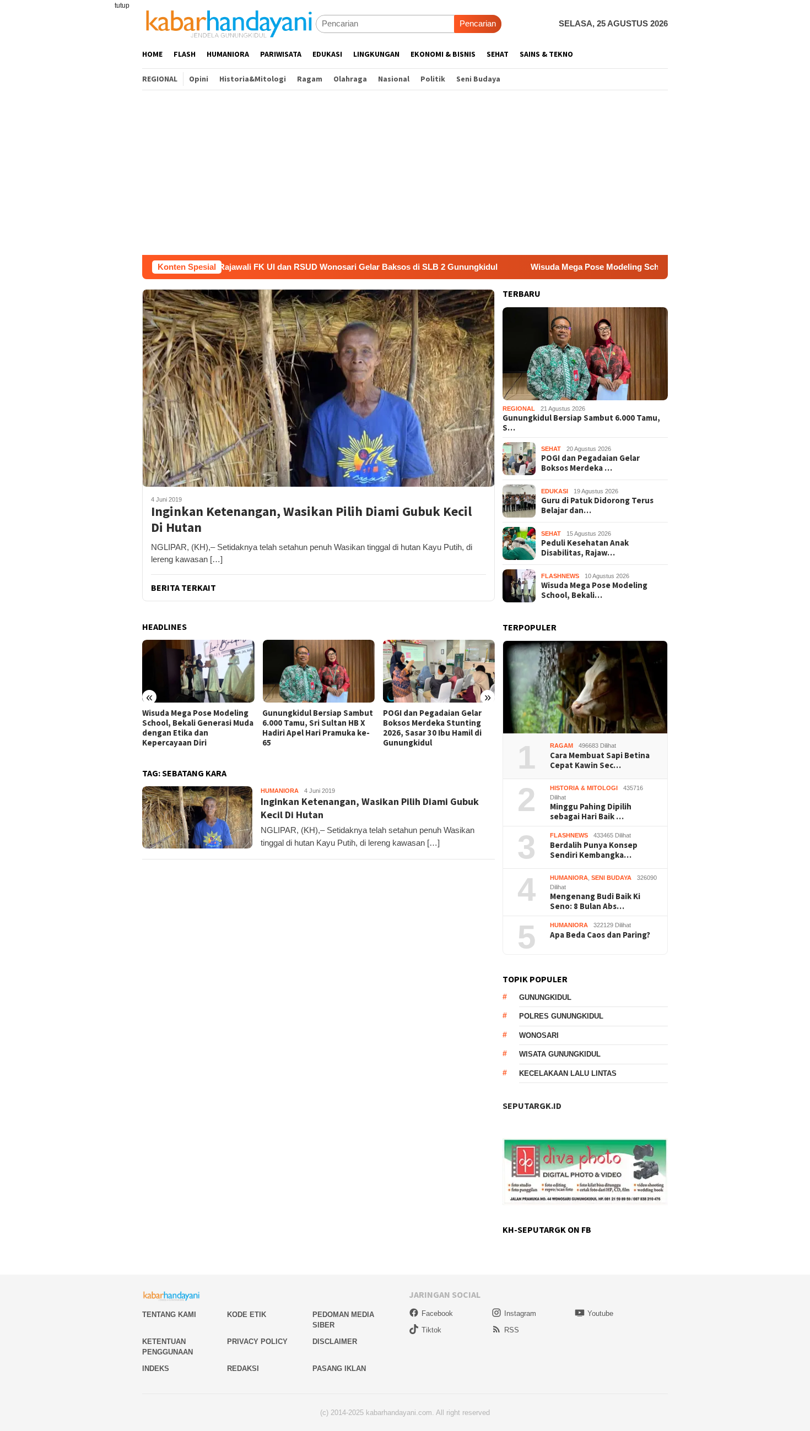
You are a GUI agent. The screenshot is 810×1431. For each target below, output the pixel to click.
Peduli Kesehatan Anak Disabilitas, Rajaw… (585, 548)
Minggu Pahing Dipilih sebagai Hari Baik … (590, 811)
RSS (511, 1330)
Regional (519, 408)
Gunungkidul (545, 997)
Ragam (561, 745)
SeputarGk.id (532, 1105)
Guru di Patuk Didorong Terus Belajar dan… (597, 505)
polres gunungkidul (561, 1016)
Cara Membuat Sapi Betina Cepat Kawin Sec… (600, 760)
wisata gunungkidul (560, 1054)
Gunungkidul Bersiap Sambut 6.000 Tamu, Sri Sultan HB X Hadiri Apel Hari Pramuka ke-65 (317, 728)
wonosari (539, 1035)
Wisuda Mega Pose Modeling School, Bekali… (594, 590)
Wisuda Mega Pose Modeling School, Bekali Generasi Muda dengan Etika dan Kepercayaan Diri (197, 728)
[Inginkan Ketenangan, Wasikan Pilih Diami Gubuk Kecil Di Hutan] (318, 387)
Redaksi (243, 1368)
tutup (122, 5)
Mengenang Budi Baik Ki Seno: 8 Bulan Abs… (595, 901)
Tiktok (431, 1330)
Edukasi (554, 491)
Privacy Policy (257, 1341)
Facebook (437, 1313)
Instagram (520, 1313)
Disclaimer (334, 1341)
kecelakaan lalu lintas (568, 1073)
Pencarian (478, 23)
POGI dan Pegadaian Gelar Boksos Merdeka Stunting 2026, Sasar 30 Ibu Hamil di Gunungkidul (432, 728)
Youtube (600, 1313)
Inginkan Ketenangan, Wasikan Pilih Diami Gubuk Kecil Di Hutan (311, 520)
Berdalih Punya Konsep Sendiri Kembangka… (594, 850)
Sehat (551, 448)
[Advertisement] (405, 172)
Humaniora (280, 790)
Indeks (155, 1368)
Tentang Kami (169, 1314)
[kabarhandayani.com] (229, 23)
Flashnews (560, 576)
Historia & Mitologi (584, 788)
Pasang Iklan (339, 1368)
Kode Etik (246, 1314)
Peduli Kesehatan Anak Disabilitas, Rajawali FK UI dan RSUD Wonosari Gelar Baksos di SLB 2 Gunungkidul (233, 266)
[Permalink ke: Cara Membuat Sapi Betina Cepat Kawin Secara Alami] (585, 687)
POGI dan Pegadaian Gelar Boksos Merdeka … (590, 463)
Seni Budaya (611, 877)
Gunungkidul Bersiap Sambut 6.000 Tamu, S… (581, 423)
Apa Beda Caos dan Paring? (600, 935)
